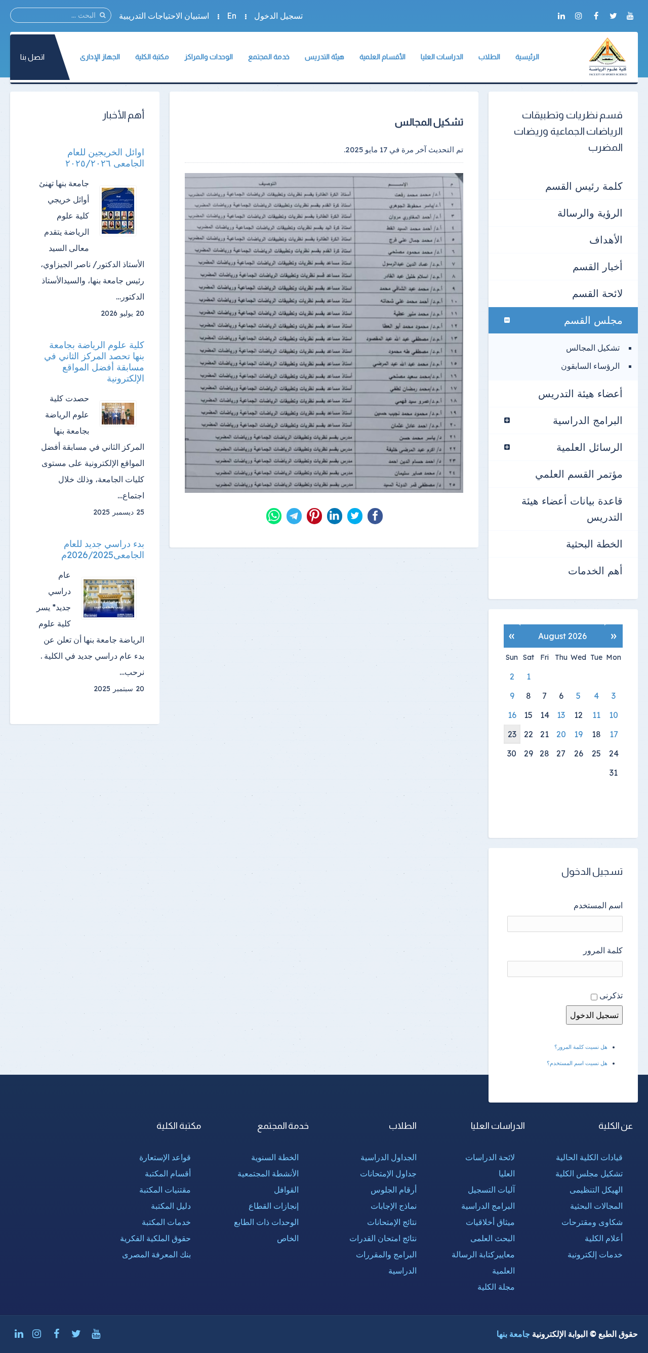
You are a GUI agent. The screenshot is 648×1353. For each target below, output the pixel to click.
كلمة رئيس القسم (584, 186)
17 (614, 734)
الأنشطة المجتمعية (268, 1173)
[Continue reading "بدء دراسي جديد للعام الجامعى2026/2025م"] (112, 598)
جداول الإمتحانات (388, 1173)
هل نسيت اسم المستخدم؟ (577, 1063)
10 (613, 715)
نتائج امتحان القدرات (383, 1238)
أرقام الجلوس (394, 1190)
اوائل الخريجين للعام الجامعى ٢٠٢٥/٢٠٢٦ (104, 158)
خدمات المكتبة (166, 1222)
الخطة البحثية (594, 543)
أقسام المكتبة (168, 1173)
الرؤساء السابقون (590, 366)
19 (578, 734)
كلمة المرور (603, 950)
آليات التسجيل (491, 1190)
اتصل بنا (32, 57)
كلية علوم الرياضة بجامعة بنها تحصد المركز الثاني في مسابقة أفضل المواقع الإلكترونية (94, 362)
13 (561, 715)
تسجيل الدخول (278, 16)
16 (512, 715)
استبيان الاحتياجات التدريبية (164, 16)
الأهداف (606, 239)
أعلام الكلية (604, 1238)
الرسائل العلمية (589, 447)
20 (561, 734)
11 (596, 715)
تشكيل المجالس (593, 348)
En (231, 16)
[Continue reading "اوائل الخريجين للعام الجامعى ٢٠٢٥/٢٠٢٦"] (121, 210)
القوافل (286, 1190)
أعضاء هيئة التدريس (580, 393)
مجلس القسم (593, 320)
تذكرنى (611, 995)
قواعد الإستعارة (165, 1157)
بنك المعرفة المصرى (156, 1254)
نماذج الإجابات (394, 1206)
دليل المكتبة (171, 1206)
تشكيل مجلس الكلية (589, 1173)
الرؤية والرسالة (590, 212)
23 (512, 734)
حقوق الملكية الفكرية (155, 1238)
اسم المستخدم (598, 905)
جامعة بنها (513, 1334)
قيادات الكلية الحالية (589, 1157)
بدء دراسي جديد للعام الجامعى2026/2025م (102, 549)
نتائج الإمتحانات (392, 1222)
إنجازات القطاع (274, 1206)
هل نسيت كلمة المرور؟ (581, 1046)
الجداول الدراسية (388, 1157)
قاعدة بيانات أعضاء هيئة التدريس (572, 508)
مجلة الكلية (496, 1287)
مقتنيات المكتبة (165, 1190)
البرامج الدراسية (588, 420)
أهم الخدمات (595, 570)
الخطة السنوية (275, 1157)
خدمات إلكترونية (595, 1254)
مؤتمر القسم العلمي (579, 474)
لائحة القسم (597, 293)
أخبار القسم (598, 266)
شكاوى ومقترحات (592, 1222)
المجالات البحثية (596, 1206)
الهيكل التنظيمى (596, 1190)
